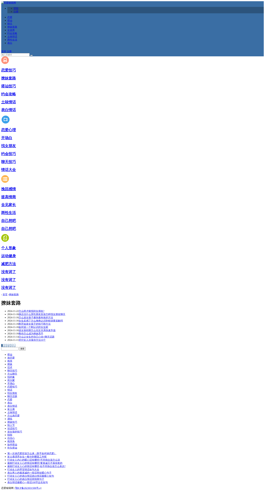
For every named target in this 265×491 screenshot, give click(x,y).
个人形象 (8, 248)
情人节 (11, 425)
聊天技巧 (8, 162)
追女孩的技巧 (14, 431)
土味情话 (12, 36)
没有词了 (8, 272)
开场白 (6, 138)
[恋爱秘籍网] (8, 2)
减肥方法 (8, 264)
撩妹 (9, 364)
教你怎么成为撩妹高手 (31, 333)
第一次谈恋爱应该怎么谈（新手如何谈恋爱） (31, 453)
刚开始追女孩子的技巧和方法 (35, 324)
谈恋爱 (11, 357)
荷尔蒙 (11, 380)
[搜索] (31, 55)
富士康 (11, 409)
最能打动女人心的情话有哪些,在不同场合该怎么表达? (36, 466)
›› (14, 345)
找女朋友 (8, 146)
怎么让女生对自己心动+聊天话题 (36, 336)
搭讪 (9, 20)
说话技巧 (12, 428)
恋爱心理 (8, 130)
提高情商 (8, 197)
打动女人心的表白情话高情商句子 (25, 479)
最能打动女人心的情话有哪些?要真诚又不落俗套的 (34, 463)
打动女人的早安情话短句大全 (23, 469)
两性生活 (12, 39)
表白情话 (8, 110)
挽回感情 (8, 189)
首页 (5, 294)
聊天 (9, 23)
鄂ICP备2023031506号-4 (28, 488)
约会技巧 (8, 154)
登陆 (15, 8)
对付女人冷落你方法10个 (32, 340)
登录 (3, 51)
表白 (9, 43)
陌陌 (9, 435)
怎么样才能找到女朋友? (31, 311)
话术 (9, 367)
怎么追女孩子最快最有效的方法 (36, 317)
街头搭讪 (12, 447)
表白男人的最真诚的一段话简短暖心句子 (29, 472)
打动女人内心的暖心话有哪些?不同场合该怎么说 (33, 460)
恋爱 (9, 17)
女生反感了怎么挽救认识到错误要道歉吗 (41, 320)
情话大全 (8, 170)
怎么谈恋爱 (13, 415)
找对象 (11, 377)
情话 (9, 390)
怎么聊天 (12, 373)
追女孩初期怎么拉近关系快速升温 (37, 330)
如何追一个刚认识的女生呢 (33, 327)
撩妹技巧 (12, 422)
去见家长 (8, 205)
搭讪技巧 (8, 86)
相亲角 (11, 441)
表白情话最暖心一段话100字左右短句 (27, 482)
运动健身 (8, 256)
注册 (15, 11)
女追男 (11, 30)
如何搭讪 (12, 444)
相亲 (9, 361)
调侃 (9, 419)
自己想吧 (8, 221)
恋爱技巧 (8, 70)
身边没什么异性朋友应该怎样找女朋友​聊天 (42, 314)
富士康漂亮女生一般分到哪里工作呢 (27, 456)
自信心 (11, 438)
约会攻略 (12, 33)
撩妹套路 (12, 27)
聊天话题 (12, 396)
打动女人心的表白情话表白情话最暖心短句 (30, 476)
